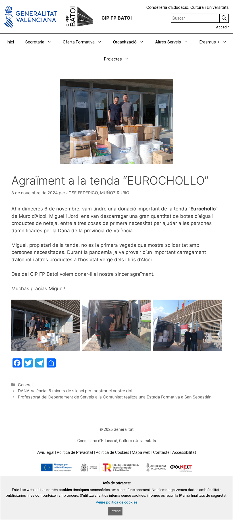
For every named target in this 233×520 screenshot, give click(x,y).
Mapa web (141, 452)
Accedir (222, 27)
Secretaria (34, 42)
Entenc (115, 511)
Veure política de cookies (117, 502)
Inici (10, 42)
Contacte (161, 452)
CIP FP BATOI (116, 18)
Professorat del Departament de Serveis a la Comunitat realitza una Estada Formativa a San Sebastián (114, 396)
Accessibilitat (184, 452)
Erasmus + (209, 42)
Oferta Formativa (79, 42)
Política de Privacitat (75, 452)
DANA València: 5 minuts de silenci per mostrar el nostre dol (75, 390)
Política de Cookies (112, 452)
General (25, 384)
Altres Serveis (168, 42)
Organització (125, 42)
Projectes (113, 59)
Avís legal (45, 452)
